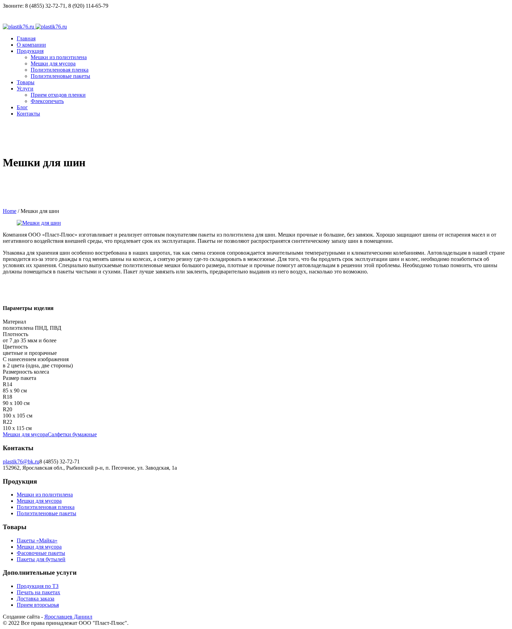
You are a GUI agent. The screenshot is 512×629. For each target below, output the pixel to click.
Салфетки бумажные (72, 434)
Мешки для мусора (25, 434)
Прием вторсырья (38, 605)
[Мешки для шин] (39, 223)
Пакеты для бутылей (41, 559)
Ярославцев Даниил (68, 617)
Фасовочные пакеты (41, 553)
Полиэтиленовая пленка (46, 507)
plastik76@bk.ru (21, 461)
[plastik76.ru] (35, 27)
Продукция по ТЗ (38, 586)
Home (9, 211)
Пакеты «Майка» (37, 540)
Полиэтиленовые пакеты (46, 513)
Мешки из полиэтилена (45, 494)
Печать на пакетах (38, 592)
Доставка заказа (35, 599)
